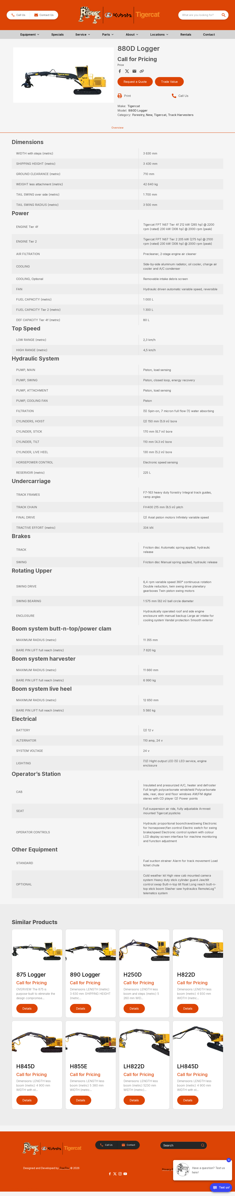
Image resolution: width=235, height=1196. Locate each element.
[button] (18, 15)
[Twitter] (115, 1174)
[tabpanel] (63, 75)
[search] (224, 15)
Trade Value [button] (169, 81)
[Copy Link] (142, 71)
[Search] (202, 1145)
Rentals (185, 34)
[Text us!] (221, 1188)
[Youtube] (125, 1174)
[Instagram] (120, 1174)
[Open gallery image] (63, 75)
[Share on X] (127, 71)
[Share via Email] (134, 71)
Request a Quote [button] (135, 81)
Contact (209, 34)
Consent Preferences (24, 1188)
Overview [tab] (117, 127)
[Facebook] (110, 1174)
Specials (57, 34)
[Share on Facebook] (120, 71)
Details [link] (27, 1008)
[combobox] (203, 15)
